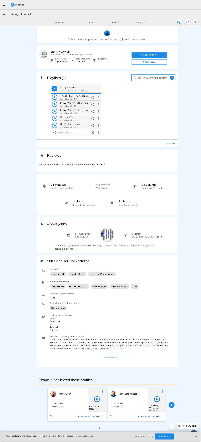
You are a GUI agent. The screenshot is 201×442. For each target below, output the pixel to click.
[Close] (196, 436)
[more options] (98, 97)
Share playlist (65, 132)
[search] (134, 78)
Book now (84, 416)
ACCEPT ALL (164, 436)
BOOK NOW (149, 62)
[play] (54, 97)
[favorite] (187, 22)
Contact (98, 416)
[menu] (4, 5)
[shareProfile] (195, 22)
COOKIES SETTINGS (143, 436)
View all (170, 143)
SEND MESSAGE (149, 55)
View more (111, 357)
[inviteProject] (179, 22)
